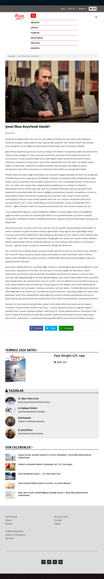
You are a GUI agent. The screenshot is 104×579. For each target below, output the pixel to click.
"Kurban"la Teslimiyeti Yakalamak (31, 421)
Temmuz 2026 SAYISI (20, 350)
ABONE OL (82, 9)
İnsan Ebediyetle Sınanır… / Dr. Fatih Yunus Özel (39, 474)
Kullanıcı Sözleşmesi (15, 535)
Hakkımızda (11, 516)
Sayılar (34, 28)
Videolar (35, 43)
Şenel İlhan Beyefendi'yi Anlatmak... (32, 412)
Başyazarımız (10, 133)
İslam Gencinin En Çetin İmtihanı (30, 434)
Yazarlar (35, 33)
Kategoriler (37, 38)
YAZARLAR (16, 391)
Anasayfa (11, 56)
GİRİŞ (63, 9)
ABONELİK (35, 48)
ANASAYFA (35, 22)
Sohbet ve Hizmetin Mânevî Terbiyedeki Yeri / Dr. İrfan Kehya (45, 464)
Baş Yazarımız (61, 516)
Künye (8, 520)
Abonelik (9, 538)
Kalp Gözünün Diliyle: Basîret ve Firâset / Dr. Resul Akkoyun (44, 483)
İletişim (8, 523)
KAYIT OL (71, 9)
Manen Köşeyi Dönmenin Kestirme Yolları (34, 402)
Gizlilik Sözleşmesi (14, 531)
